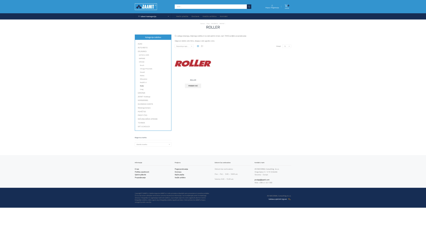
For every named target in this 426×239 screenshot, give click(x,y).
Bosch (142, 65)
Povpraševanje (140, 177)
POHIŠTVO (142, 111)
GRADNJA (141, 92)
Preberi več (193, 86)
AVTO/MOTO (143, 47)
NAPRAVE (142, 58)
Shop (208, 23)
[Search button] (249, 6)
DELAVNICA (214, 23)
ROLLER (193, 80)
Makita (142, 75)
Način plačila (182, 16)
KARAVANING (143, 100)
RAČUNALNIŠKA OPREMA (148, 119)
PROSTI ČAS (142, 115)
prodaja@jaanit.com (262, 179)
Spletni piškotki (140, 174)
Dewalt (142, 72)
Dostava (195, 16)
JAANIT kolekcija (144, 96)
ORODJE (221, 23)
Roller (142, 85)
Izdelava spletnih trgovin (278, 199)
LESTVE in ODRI (144, 55)
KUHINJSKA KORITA (145, 104)
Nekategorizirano (144, 107)
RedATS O (143, 82)
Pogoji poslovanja (181, 169)
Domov (202, 23)
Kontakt (224, 16)
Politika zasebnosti (142, 171)
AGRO (140, 44)
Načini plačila (179, 174)
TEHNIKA (141, 122)
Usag (141, 89)
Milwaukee (143, 79)
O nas (137, 169)
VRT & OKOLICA (144, 126)
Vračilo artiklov (210, 16)
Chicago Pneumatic (146, 68)
